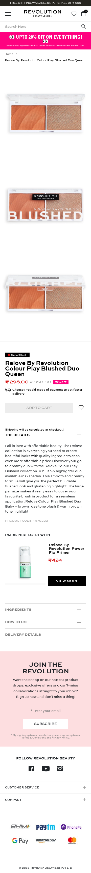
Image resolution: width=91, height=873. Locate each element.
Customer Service (22, 787)
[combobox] (37, 27)
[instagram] (60, 770)
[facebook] (31, 770)
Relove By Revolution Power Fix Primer (66, 548)
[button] (83, 13)
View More (67, 581)
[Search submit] (83, 27)
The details (17, 435)
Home (9, 54)
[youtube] (46, 770)
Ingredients (18, 609)
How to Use (17, 622)
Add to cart (39, 408)
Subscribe (45, 724)
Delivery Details (23, 634)
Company (13, 800)
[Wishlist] (74, 14)
